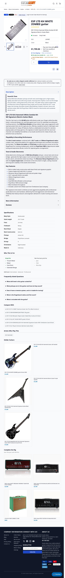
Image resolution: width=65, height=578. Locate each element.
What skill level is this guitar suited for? (18, 281)
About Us (5, 535)
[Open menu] (5, 3)
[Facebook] (27, 541)
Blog (4, 537)
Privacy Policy (6, 541)
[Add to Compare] (57, 69)
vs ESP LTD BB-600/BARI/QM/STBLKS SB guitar (17, 312)
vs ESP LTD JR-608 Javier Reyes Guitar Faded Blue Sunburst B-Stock (22, 316)
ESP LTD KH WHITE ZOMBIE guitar (46, 9)
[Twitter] (23, 541)
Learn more (22, 84)
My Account (16, 539)
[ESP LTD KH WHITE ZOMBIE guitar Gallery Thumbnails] (15, 46)
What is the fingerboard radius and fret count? (21, 295)
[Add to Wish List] (53, 69)
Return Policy (16, 547)
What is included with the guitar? (16, 299)
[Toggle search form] (53, 3)
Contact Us (6, 544)
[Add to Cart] (48, 62)
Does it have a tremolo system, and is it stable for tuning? (24, 290)
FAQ (4, 539)
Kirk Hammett (8, 335)
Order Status (16, 535)
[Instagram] (30, 541)
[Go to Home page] (28, 3)
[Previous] (6, 39)
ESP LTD (33, 9)
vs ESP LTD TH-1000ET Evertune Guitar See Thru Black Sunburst (21, 309)
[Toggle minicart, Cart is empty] (59, 3)
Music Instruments (14, 9)
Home (5, 9)
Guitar (22, 9)
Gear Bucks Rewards (16, 542)
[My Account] (56, 3)
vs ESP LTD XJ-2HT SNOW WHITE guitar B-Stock (17, 319)
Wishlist (15, 537)
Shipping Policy (17, 545)
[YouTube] (33, 541)
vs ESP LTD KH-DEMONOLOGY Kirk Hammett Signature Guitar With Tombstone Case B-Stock (29, 322)
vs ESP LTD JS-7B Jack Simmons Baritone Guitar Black (18, 326)
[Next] (25, 39)
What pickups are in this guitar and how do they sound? (24, 286)
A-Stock (27, 9)
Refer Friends (22, 15)
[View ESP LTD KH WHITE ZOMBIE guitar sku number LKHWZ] (10, 46)
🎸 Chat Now (57, 574)
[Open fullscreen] (16, 30)
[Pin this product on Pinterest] (15, 15)
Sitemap (15, 550)
